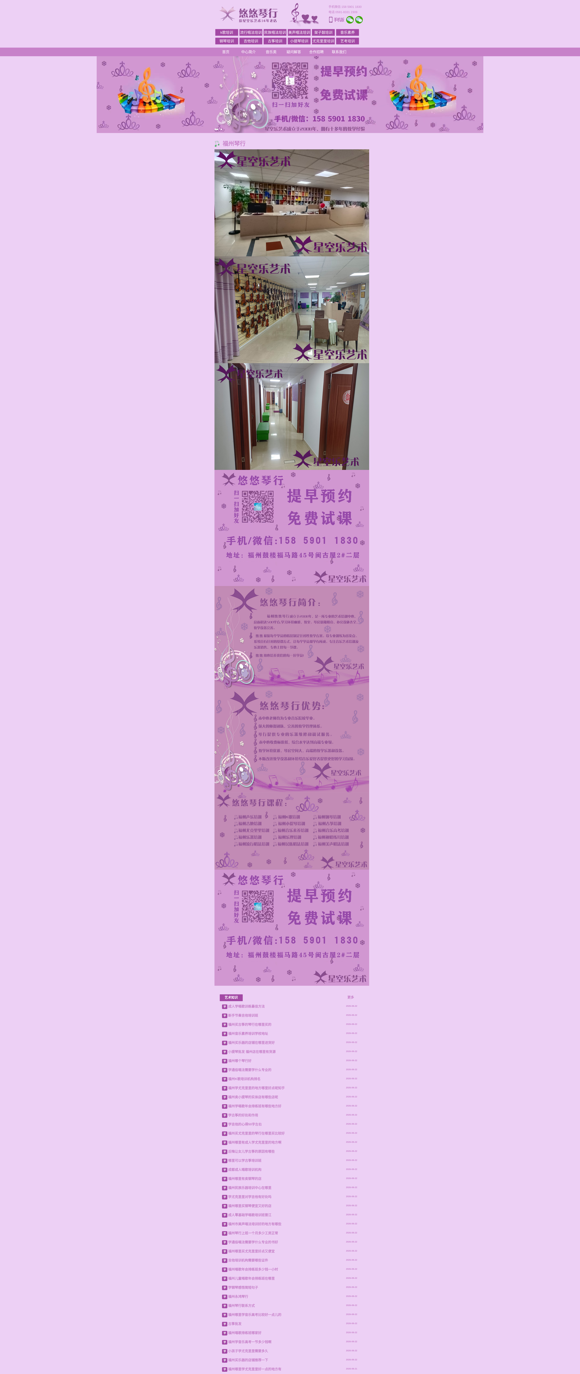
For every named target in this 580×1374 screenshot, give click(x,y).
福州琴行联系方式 (241, 1305)
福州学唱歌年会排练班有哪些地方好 (254, 1106)
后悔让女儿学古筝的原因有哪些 (251, 1151)
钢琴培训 (226, 41)
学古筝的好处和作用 (243, 1115)
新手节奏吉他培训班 (243, 1015)
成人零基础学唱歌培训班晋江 (249, 1215)
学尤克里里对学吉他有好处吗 (249, 1197)
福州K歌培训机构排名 (244, 1079)
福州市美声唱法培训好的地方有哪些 (254, 1224)
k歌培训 (226, 32)
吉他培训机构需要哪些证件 (248, 1260)
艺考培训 (347, 41)
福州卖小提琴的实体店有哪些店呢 (253, 1097)
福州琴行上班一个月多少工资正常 (253, 1233)
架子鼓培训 (323, 32)
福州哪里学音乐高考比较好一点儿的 (254, 1315)
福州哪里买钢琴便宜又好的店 (249, 1206)
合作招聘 (316, 52)
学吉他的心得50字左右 (245, 1124)
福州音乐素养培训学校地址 (248, 1033)
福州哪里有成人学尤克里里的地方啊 (254, 1142)
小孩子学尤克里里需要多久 (248, 1351)
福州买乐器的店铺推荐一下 (248, 1360)
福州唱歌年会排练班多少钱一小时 (253, 1269)
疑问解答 (294, 52)
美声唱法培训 (299, 32)
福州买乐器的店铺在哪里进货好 (251, 1043)
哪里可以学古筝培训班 (244, 1160)
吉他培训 (251, 41)
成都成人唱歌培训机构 (244, 1169)
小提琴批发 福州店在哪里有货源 (252, 1052)
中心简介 (248, 52)
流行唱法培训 (251, 32)
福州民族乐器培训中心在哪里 (249, 1188)
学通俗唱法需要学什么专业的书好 (253, 1242)
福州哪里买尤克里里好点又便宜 (251, 1251)
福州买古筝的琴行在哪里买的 (249, 1024)
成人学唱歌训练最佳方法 (246, 1006)
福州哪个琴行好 (239, 1061)
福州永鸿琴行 (238, 1296)
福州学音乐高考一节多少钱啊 (249, 1342)
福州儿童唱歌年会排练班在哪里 (251, 1278)
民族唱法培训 (275, 32)
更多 (350, 997)
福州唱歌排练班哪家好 (244, 1333)
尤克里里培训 (323, 41)
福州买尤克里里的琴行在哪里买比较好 (256, 1133)
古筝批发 (235, 1324)
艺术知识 (231, 997)
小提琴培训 (299, 41)
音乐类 (271, 52)
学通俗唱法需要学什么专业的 (249, 1070)
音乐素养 (347, 32)
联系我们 (339, 52)
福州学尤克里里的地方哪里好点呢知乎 (256, 1088)
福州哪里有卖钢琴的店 (244, 1179)
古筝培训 (275, 41)
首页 (225, 52)
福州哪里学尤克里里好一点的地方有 (254, 1369)
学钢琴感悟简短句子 (243, 1287)
